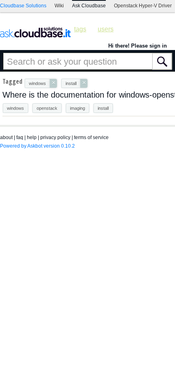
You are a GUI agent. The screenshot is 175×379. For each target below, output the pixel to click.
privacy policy (55, 137)
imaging (77, 108)
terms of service (91, 137)
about (6, 137)
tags (80, 29)
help (32, 137)
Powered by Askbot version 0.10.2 (37, 146)
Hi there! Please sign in (137, 46)
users (106, 29)
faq (19, 137)
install (103, 108)
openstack (47, 108)
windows (15, 108)
